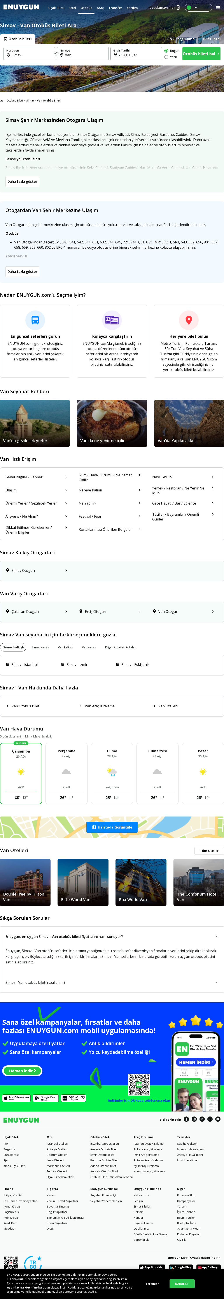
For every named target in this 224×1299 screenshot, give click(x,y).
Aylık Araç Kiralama (146, 1166)
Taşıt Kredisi (11, 1212)
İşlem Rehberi (186, 1212)
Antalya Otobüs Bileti (104, 1171)
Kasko (51, 1195)
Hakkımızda (141, 1195)
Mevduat (9, 1228)
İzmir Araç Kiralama (146, 1155)
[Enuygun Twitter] (202, 1119)
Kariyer (138, 1218)
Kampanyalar (186, 1201)
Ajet (6, 1160)
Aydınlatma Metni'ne (22, 1287)
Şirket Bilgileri (142, 1206)
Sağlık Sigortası (57, 1212)
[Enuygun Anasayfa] (21, 7)
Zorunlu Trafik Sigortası (62, 1201)
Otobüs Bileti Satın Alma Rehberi (111, 1177)
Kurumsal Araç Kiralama (149, 1171)
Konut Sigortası (57, 1223)
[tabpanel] (112, 54)
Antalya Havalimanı (190, 1155)
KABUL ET (182, 1283)
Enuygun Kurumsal (104, 1189)
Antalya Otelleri (57, 1149)
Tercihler (152, 1283)
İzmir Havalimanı (188, 1160)
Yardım (181, 1206)
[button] (112, 827)
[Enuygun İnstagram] (194, 1119)
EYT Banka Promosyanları (20, 1201)
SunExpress (11, 1155)
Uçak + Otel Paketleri (60, 1177)
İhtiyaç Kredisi (13, 1195)
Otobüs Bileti (15, 100)
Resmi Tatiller (186, 1218)
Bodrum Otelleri (57, 1155)
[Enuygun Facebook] (186, 1119)
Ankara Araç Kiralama (148, 1149)
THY (6, 1144)
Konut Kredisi (12, 1206)
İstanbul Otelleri (57, 1144)
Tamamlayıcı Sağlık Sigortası (65, 1218)
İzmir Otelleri (55, 1160)
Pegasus (9, 1149)
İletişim (138, 1201)
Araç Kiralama (144, 1137)
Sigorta (52, 1189)
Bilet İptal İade (186, 1223)
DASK (50, 1228)
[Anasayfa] (1, 100)
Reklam (139, 1212)
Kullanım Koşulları (189, 1234)
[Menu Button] (198, 8)
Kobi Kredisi (11, 1218)
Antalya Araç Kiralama (148, 1160)
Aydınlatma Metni (188, 1228)
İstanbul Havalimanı (190, 1149)
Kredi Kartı (10, 1223)
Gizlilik (181, 1240)
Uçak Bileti (11, 1137)
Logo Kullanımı (143, 1223)
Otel (50, 1137)
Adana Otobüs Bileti (103, 1166)
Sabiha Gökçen (187, 1144)
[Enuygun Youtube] (217, 1119)
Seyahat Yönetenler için (106, 1201)
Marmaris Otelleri (58, 1166)
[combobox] (32, 55)
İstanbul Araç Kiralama (149, 1144)
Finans (8, 1189)
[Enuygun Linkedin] (210, 1119)
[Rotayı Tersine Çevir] (56, 53)
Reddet (72, 1287)
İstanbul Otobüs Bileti (104, 1144)
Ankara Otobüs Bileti (103, 1149)
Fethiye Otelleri (57, 1171)
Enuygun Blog (186, 1195)
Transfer (183, 1137)
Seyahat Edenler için (103, 1195)
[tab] (17, 39)
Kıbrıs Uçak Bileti (14, 1166)
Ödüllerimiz (141, 1228)
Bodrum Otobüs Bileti (104, 1160)
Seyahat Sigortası (58, 1206)
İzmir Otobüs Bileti (102, 1155)
